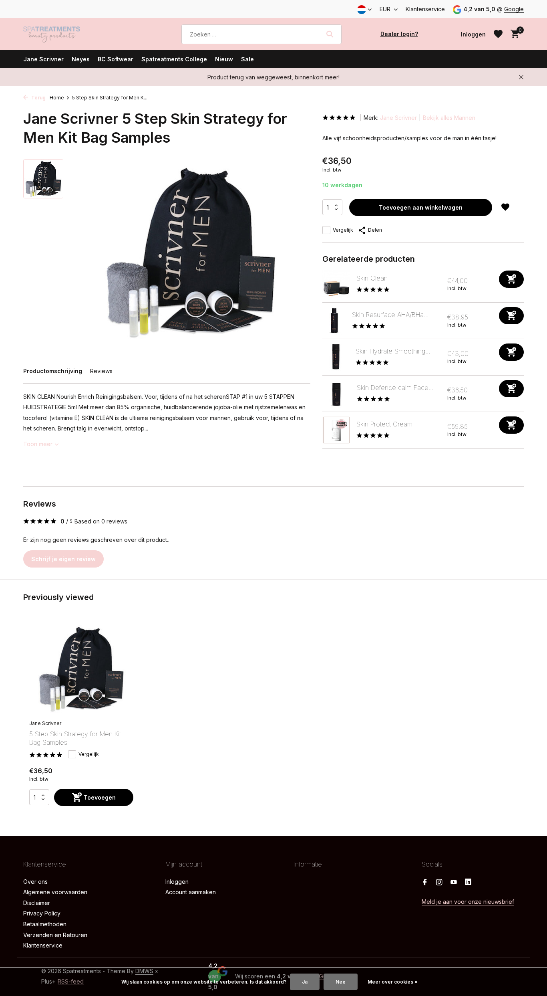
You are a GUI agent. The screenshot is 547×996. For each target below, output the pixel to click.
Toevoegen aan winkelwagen (421, 207)
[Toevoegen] (511, 279)
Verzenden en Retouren (55, 934)
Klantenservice (425, 9)
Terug (38, 98)
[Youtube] (453, 883)
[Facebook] (425, 883)
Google (514, 9)
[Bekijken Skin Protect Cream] (336, 430)
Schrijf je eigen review (63, 559)
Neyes (81, 59)
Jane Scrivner (43, 59)
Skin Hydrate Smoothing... (393, 351)
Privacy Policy (41, 913)
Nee (341, 982)
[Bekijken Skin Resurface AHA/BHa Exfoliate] (334, 321)
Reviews (101, 371)
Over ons (35, 881)
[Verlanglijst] (498, 34)
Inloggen (177, 881)
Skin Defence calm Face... (395, 388)
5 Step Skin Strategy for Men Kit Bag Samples (75, 738)
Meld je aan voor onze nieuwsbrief (468, 901)
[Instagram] (439, 883)
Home (57, 98)
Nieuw (224, 59)
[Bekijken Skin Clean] (336, 284)
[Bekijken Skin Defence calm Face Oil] (336, 394)
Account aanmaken (190, 892)
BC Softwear (115, 59)
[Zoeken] (330, 34)
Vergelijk (343, 230)
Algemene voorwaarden (55, 892)
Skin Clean (372, 278)
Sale (247, 59)
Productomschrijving (52, 371)
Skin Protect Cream (384, 424)
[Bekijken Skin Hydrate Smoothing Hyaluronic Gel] (336, 357)
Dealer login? (399, 33)
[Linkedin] (468, 883)
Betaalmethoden (44, 924)
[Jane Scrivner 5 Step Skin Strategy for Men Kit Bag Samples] (81, 669)
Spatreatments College (174, 59)
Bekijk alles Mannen (449, 117)
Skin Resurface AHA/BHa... (390, 315)
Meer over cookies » (393, 982)
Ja (305, 982)
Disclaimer (36, 902)
